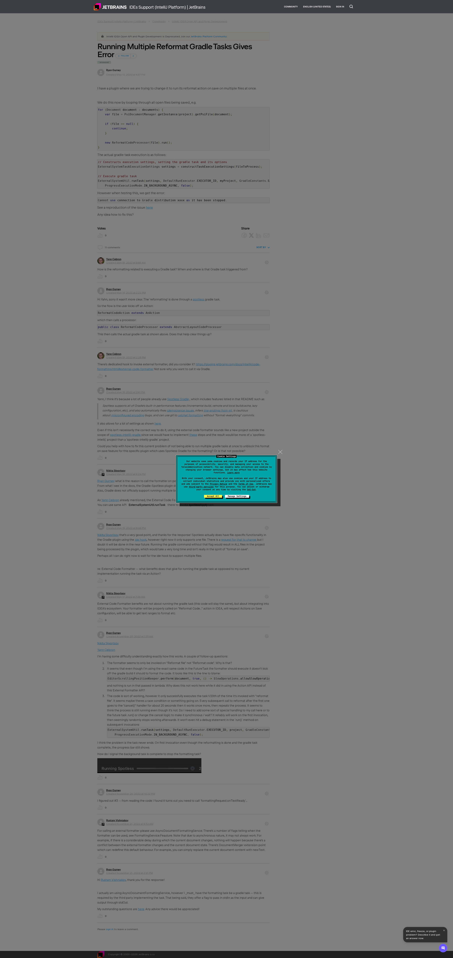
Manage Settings (237, 496)
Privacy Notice (218, 484)
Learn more (233, 472)
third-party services (201, 486)
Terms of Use (245, 484)
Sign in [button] (340, 6)
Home (110, 6)
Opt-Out (251, 489)
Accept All (213, 496)
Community (291, 6)
